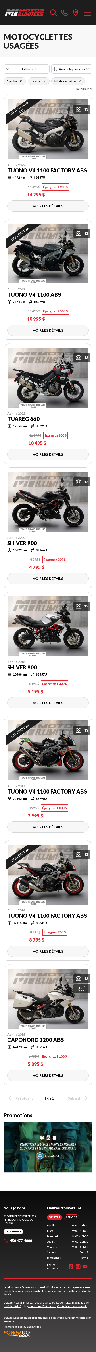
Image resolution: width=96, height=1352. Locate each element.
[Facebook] (71, 1266)
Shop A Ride (34, 1326)
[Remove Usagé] (44, 81)
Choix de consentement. (72, 1306)
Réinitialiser (84, 89)
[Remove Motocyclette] (79, 81)
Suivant (74, 1098)
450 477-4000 (21, 1241)
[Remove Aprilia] (21, 81)
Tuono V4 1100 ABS (34, 295)
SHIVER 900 (22, 543)
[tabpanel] (67, 1242)
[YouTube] (85, 1266)
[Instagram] (78, 1266)
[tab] (54, 1217)
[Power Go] (48, 1333)
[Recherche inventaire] (53, 12)
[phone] (64, 12)
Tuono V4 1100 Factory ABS (47, 170)
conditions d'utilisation (42, 1306)
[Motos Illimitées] (25, 12)
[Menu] (87, 12)
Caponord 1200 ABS (35, 1040)
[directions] (75, 12)
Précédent (24, 1098)
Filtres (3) (29, 69)
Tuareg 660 (23, 419)
